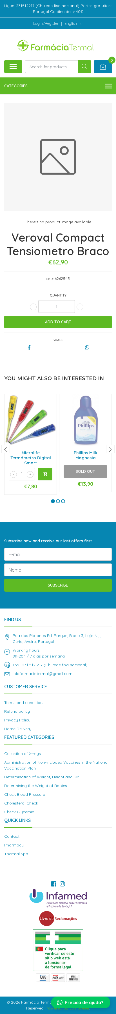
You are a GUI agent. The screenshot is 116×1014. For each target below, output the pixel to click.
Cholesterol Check (21, 803)
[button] (73, 23)
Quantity (58, 295)
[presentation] (5, 449)
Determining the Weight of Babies (35, 785)
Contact (11, 836)
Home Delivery (17, 728)
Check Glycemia (19, 811)
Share (58, 340)
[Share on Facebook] (29, 347)
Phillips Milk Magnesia (85, 455)
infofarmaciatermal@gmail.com (42, 673)
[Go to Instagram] (62, 884)
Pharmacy (14, 845)
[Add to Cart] (45, 474)
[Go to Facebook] (53, 884)
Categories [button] (16, 85)
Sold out (85, 471)
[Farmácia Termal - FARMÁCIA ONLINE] (55, 44)
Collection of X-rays (22, 753)
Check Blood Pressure (24, 794)
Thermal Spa (16, 853)
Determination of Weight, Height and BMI (42, 776)
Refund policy (17, 711)
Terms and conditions (24, 702)
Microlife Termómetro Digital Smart (30, 457)
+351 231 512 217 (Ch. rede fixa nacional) (50, 664)
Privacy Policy (17, 720)
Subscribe (58, 585)
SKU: (49, 279)
